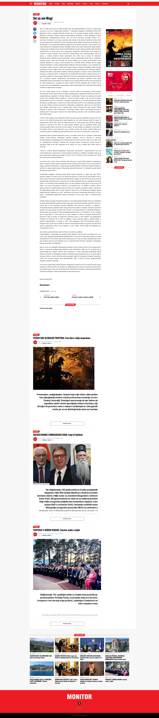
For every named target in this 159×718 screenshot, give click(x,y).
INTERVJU (84, 4)
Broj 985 (53, 291)
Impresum (79, 708)
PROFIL (91, 4)
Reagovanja (105, 4)
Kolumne (57, 4)
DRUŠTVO (78, 4)
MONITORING (70, 4)
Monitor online (47, 23)
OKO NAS (97, 4)
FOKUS (63, 4)
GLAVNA (50, 4)
